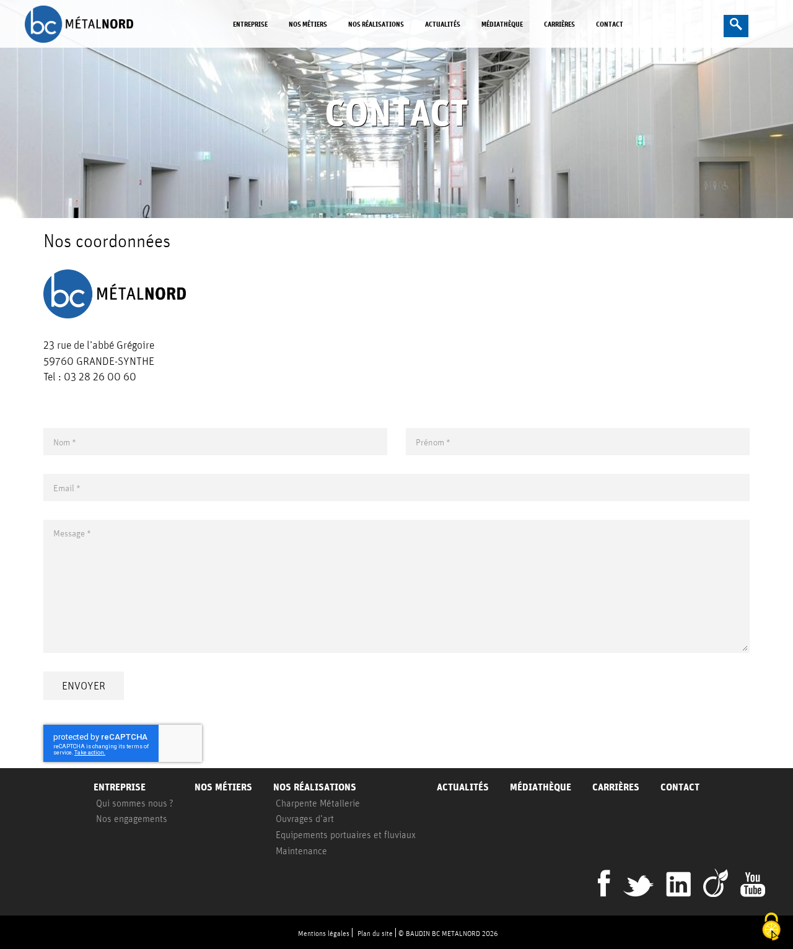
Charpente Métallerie (318, 802)
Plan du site (375, 933)
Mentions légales (323, 933)
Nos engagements (131, 818)
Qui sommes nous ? (134, 802)
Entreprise (250, 24)
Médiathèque (502, 24)
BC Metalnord (90, 24)
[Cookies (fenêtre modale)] (771, 927)
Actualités (442, 24)
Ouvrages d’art (305, 818)
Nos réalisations (376, 24)
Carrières (559, 24)
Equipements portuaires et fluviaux (346, 834)
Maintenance (301, 850)
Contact (609, 24)
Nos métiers (308, 24)
